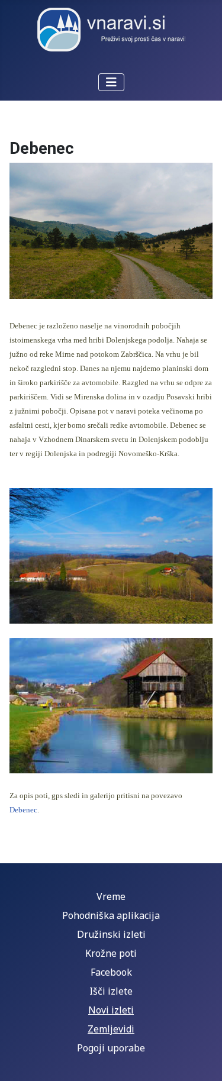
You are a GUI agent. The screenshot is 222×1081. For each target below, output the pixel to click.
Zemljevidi (111, 1028)
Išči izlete (111, 991)
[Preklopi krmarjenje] (111, 82)
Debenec (23, 809)
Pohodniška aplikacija (111, 915)
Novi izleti (111, 1010)
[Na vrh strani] (201, 1059)
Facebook (111, 972)
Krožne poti (111, 953)
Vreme (111, 896)
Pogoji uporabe (111, 1047)
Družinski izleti (111, 934)
